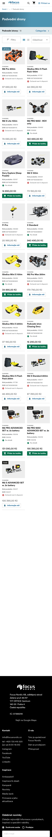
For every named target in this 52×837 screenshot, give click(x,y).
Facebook (7, 753)
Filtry (13, 40)
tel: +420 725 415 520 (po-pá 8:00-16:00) (12, 743)
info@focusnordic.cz (12, 737)
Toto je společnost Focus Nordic (37, 739)
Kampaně (6, 785)
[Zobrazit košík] (33, 3)
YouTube (6, 757)
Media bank (7, 793)
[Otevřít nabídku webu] (5, 3)
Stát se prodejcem (36, 744)
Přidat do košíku (39, 144)
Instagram (7, 749)
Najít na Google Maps (26, 720)
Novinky (6, 789)
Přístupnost (33, 749)
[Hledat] (28, 3)
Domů (4, 9)
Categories (41, 30)
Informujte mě (13, 92)
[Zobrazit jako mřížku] (24, 40)
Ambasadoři (8, 776)
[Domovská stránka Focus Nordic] (14, 3)
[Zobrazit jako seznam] (28, 40)
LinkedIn (6, 762)
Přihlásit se (45, 3)
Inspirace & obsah (10, 781)
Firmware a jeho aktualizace (10, 800)
